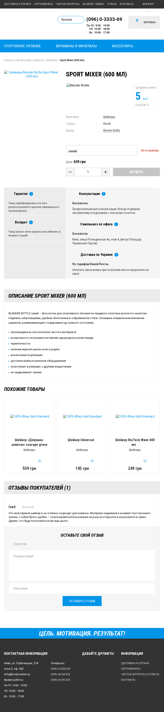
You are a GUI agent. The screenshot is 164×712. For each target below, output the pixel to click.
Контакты (127, 4)
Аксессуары (122, 46)
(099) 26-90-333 (60, 679)
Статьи (112, 4)
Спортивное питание (22, 46)
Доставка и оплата (17, 4)
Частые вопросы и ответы (140, 674)
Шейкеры (109, 117)
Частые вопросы (67, 4)
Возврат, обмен (93, 4)
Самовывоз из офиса (96, 224)
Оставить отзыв (82, 601)
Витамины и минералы (76, 46)
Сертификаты (43, 4)
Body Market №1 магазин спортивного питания (27, 23)
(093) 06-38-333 (60, 674)
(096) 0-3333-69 (104, 19)
